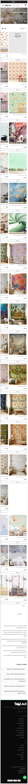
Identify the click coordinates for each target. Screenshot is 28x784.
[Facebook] (25, 711)
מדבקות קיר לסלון (20, 728)
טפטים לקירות (21, 719)
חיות (13, 639)
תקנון (23, 752)
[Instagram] (22, 711)
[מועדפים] (21, 5)
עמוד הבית (25, 10)
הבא (24, 606)
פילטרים (22, 28)
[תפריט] (2, 5)
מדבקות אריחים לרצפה (20, 735)
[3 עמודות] (5, 28)
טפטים (20, 10)
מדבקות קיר (21, 725)
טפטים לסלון (21, 721)
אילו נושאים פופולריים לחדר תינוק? (15, 674)
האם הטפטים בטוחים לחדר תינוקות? (15, 669)
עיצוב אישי (22, 737)
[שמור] (11, 64)
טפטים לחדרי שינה (20, 723)
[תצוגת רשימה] (2, 28)
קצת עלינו (22, 757)
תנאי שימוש (21, 747)
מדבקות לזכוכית (21, 732)
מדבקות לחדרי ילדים (20, 730)
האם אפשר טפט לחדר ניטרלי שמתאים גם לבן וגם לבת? (14, 680)
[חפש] (13, 5)
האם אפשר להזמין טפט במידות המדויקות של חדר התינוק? (14, 692)
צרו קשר (22, 759)
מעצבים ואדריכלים (20, 754)
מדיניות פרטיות (21, 750)
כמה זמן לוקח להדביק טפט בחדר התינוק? (14, 686)
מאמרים (22, 745)
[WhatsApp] (19, 711)
